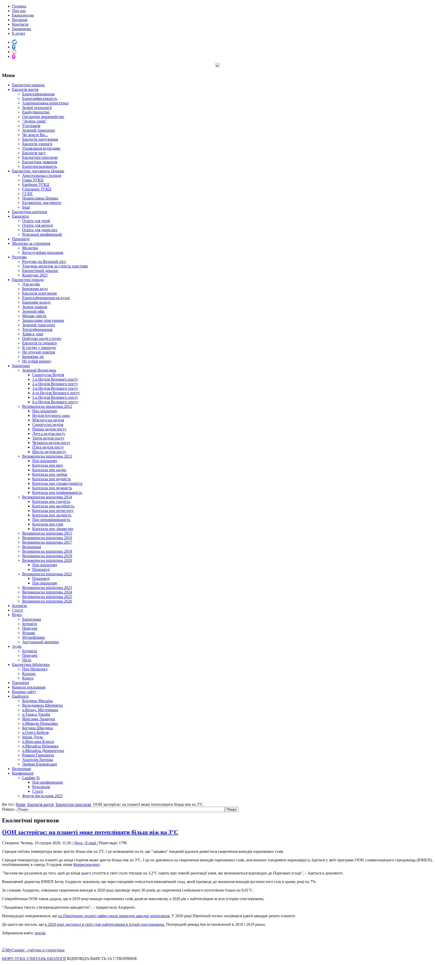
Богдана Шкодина (37, 728)
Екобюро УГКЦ (35, 184)
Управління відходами (41, 148)
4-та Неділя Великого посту (56, 393)
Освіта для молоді (37, 225)
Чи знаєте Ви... (35, 135)
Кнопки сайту (24, 692)
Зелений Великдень (39, 370)
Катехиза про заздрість (51, 515)
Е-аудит (18, 33)
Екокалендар (23, 15)
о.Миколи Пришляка (40, 723)
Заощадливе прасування (43, 320)
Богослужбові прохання (42, 252)
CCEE (27, 193)
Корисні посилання (28, 687)
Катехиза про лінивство (52, 529)
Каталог (29, 673)
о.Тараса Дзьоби (36, 714)
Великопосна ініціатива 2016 (47, 538)
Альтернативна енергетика (45, 103)
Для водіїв (31, 284)
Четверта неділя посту (51, 442)
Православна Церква (40, 198)
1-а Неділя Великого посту (55, 379)
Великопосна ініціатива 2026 (47, 601)
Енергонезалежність (39, 166)
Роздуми (19, 257)
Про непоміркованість (51, 519)
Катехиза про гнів (47, 524)
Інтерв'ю (19, 606)
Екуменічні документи (41, 202)
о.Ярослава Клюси (38, 741)
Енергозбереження (38, 94)
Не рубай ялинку (36, 361)
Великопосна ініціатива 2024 (47, 592)
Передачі (29, 628)
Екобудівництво (36, 112)
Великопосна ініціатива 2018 (47, 551)
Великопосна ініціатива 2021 (47, 574)
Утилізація (31, 126)
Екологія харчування (40, 139)
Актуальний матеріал (40, 642)
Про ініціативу (44, 411)
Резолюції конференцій (42, 234)
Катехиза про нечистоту (53, 510)
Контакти (20, 24)
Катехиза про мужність (52, 488)
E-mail (91, 843)
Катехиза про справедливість (57, 483)
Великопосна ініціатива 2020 (47, 560)
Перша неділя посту (49, 429)
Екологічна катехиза (29, 212)
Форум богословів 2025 (42, 796)
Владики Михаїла (37, 701)
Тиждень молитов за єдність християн (55, 266)
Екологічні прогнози (40, 157)
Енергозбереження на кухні (46, 298)
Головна (19, 6)
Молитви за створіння (31, 243)
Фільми (28, 633)
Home (20, 804)
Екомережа (21, 29)
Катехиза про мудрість (51, 479)
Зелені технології (37, 107)
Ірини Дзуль (32, 737)
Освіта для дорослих (39, 230)
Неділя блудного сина (51, 415)
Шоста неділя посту (49, 452)
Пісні (26, 660)
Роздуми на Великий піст (44, 261)
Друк (79, 843)
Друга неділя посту (48, 433)
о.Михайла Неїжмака (40, 746)
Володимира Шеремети (42, 705)
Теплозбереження (37, 329)
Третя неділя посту (48, 438)
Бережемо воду (35, 289)
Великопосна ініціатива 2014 (47, 497)
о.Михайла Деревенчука (43, 750)
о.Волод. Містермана (40, 710)
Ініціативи (21, 366)
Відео (17, 615)
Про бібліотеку (35, 669)
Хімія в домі (32, 334)
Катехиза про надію (49, 470)
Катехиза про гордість (51, 501)
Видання (19, 20)
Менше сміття (34, 316)
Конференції (22, 773)
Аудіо (17, 646)
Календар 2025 (35, 275)
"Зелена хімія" (34, 121)
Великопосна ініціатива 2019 (47, 556)
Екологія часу (34, 153)
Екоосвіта (20, 216)
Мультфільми (33, 637)
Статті (17, 610)
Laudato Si (31, 778)
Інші (26, 207)
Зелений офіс (33, 311)
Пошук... (9, 809)
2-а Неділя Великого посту (55, 384)
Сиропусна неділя (47, 424)
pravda (40, 933)
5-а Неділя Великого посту (55, 397)
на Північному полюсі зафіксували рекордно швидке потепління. (114, 916)
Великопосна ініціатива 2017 (47, 542)
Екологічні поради (28, 279)
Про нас (19, 11)
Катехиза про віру (47, 465)
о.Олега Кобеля (35, 732)
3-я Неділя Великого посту (55, 388)
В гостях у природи (39, 347)
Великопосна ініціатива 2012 (47, 406)
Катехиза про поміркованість (57, 492)
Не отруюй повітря (38, 352)
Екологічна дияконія (39, 162)
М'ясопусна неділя (48, 420)
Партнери (20, 682)
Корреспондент (87, 864)
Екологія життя (25, 89)
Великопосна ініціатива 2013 (47, 456)
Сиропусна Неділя (48, 375)
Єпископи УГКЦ (36, 189)
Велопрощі (31, 547)
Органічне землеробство (43, 116)
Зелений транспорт (38, 130)
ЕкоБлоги (20, 696)
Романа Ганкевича (38, 755)
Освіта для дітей (36, 221)
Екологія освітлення (39, 293)
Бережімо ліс (33, 356)
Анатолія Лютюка (37, 759)
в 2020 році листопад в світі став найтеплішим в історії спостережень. (105, 924)
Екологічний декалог (40, 270)
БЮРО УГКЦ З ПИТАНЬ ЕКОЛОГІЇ (34, 958)
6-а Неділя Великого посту (55, 402)
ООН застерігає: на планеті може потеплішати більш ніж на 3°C (90, 832)
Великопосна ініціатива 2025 (47, 596)
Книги (27, 678)
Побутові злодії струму (41, 338)
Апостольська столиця (41, 175)
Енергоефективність (39, 98)
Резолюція (41, 787)
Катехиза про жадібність (53, 506)
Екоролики (31, 619)
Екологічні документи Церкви (38, 171)
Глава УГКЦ (33, 180)
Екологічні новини (28, 85)
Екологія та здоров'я (39, 343)
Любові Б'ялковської (39, 764)
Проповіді (20, 239)
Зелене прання (34, 307)
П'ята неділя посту (48, 447)
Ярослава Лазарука (38, 719)
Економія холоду (36, 302)
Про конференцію (47, 782)
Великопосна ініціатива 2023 (47, 587)
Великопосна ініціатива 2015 (47, 533)
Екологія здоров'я (37, 144)
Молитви (30, 248)
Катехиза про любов (49, 474)
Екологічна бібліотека (31, 664)
